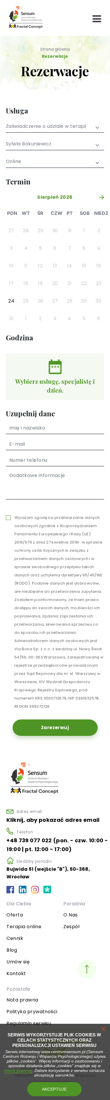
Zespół (71, 926)
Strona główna (55, 49)
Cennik (14, 938)
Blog (11, 950)
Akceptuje (54, 1089)
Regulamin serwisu (28, 1023)
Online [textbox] (13, 162)
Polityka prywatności (31, 1011)
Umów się (18, 961)
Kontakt (16, 973)
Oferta (14, 914)
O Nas (70, 914)
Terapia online (23, 926)
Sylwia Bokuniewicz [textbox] (29, 144)
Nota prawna (22, 1000)
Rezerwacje (55, 56)
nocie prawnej (18, 1070)
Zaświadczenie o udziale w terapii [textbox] (46, 127)
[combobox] (55, 128)
